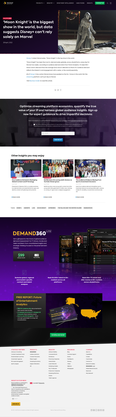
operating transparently (79, 120)
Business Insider (35, 81)
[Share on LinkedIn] (55, 90)
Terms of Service (54, 410)
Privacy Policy (62, 410)
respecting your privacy (59, 120)
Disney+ (28, 58)
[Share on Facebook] (60, 90)
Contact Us (100, 3)
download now (58, 335)
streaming (29, 77)
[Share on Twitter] (58, 90)
